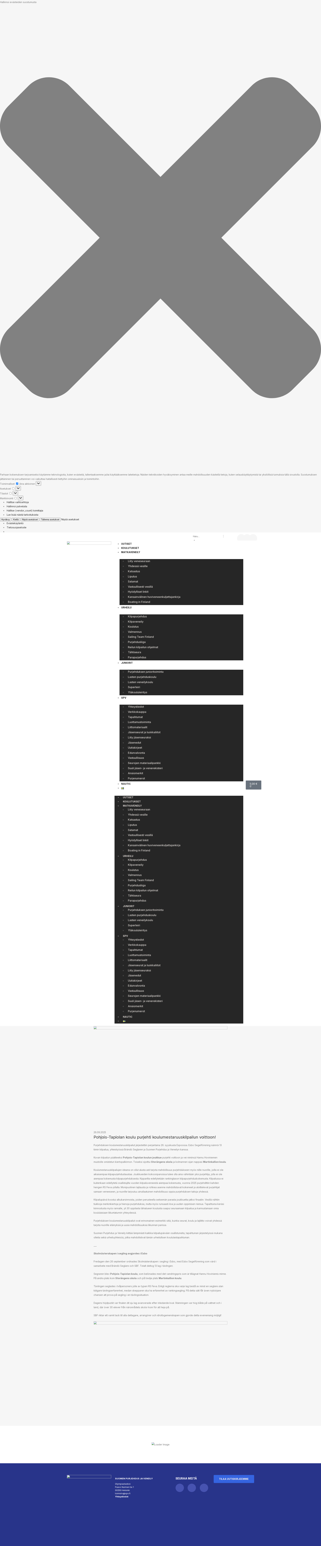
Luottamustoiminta (139, 722)
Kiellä (16, 519)
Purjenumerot (136, 778)
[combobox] (208, 536)
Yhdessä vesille (138, 566)
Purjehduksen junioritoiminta (146, 671)
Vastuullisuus (136, 757)
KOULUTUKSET (130, 548)
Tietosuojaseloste (16, 527)
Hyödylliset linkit (138, 591)
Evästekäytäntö (15, 523)
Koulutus (133, 626)
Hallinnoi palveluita (17, 506)
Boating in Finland (139, 602)
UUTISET (126, 543)
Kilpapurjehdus (137, 616)
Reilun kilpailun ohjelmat (143, 647)
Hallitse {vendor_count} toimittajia (25, 510)
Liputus (132, 576)
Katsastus (134, 571)
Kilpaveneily (135, 621)
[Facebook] (241, 538)
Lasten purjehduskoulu (142, 677)
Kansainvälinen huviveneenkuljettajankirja (154, 597)
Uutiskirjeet (135, 747)
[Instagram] (247, 538)
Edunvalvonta (136, 752)
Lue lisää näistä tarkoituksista (22, 514)
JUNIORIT (127, 662)
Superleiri (134, 687)
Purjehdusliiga (137, 642)
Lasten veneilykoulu (140, 682)
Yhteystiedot (136, 706)
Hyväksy (5, 519)
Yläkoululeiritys (137, 692)
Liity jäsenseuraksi (139, 737)
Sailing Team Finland (141, 636)
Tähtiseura (134, 652)
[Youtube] (253, 538)
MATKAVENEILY (130, 552)
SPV (123, 697)
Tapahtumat (135, 717)
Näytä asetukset (30, 519)
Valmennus (135, 631)
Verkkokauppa (137, 711)
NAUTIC (126, 783)
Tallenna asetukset (50, 519)
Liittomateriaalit (137, 727)
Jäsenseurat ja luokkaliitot (144, 732)
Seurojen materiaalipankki (144, 763)
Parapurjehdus (137, 657)
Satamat (133, 581)
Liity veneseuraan (139, 561)
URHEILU (126, 607)
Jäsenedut (134, 742)
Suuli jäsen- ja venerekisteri (145, 768)
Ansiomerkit (135, 773)
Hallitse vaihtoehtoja (18, 502)
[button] (160, 238)
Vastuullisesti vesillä (140, 586)
